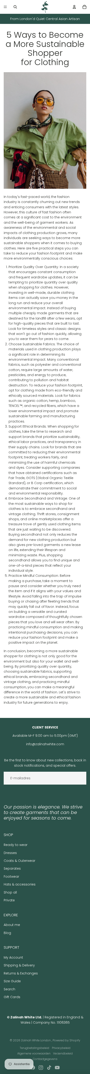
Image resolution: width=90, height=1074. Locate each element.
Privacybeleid (61, 1048)
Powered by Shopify (66, 1040)
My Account (13, 957)
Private (9, 900)
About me (12, 925)
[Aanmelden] (79, 778)
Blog (7, 933)
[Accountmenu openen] (74, 7)
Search (9, 989)
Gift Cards (12, 997)
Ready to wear (15, 845)
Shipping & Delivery (19, 965)
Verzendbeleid (63, 1053)
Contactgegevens (45, 1059)
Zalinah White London (36, 1040)
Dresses (10, 853)
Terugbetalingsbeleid (34, 1048)
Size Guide (12, 981)
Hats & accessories (20, 884)
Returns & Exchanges (21, 973)
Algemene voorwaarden (34, 1053)
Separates (12, 868)
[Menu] (5, 7)
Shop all (10, 892)
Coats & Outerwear (19, 860)
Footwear (11, 876)
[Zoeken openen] (15, 7)
